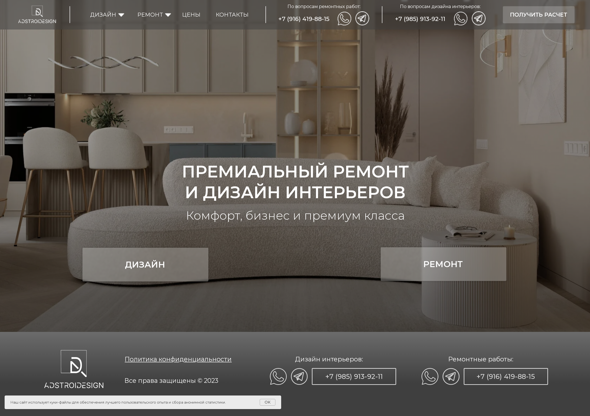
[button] (539, 14)
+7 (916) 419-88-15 (303, 18)
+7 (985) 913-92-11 (420, 18)
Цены (191, 14)
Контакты (232, 14)
